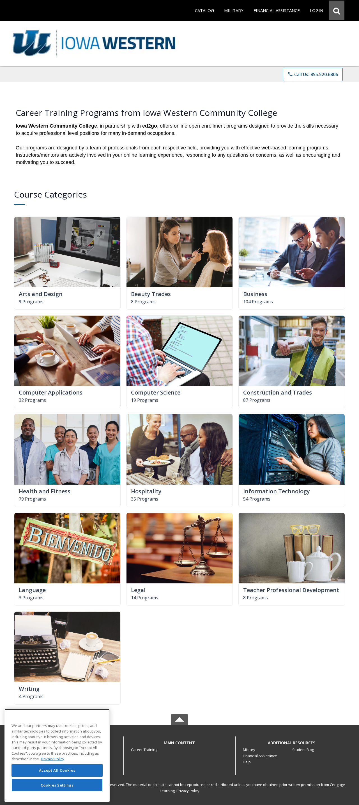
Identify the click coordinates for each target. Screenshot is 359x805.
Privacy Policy (187, 790)
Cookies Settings (57, 784)
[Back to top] (179, 745)
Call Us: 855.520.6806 (312, 74)
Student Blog (303, 749)
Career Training (144, 749)
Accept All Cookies (57, 770)
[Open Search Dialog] (336, 10)
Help (247, 761)
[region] (57, 755)
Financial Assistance (260, 755)
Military (249, 749)
